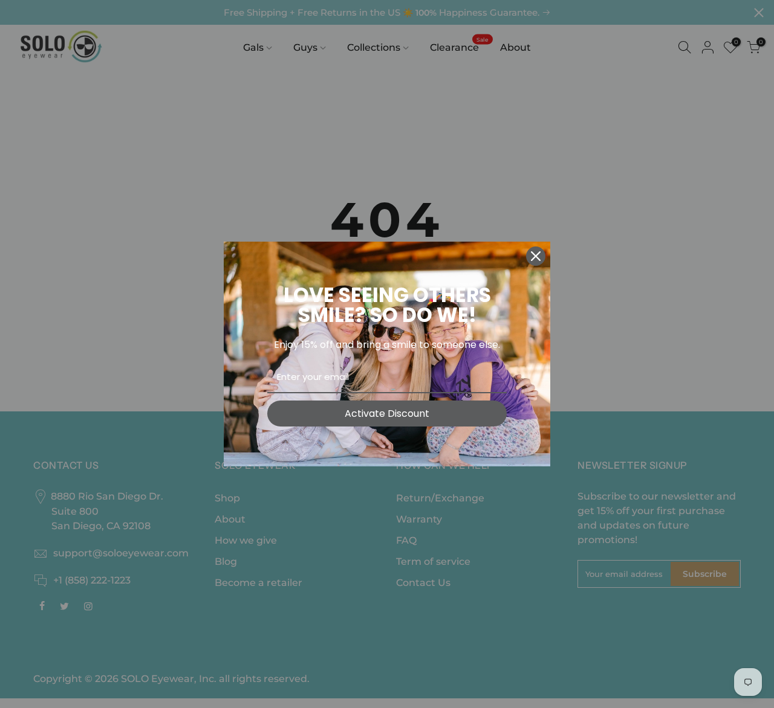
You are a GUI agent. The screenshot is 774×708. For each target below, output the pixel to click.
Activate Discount (387, 413)
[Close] (535, 256)
